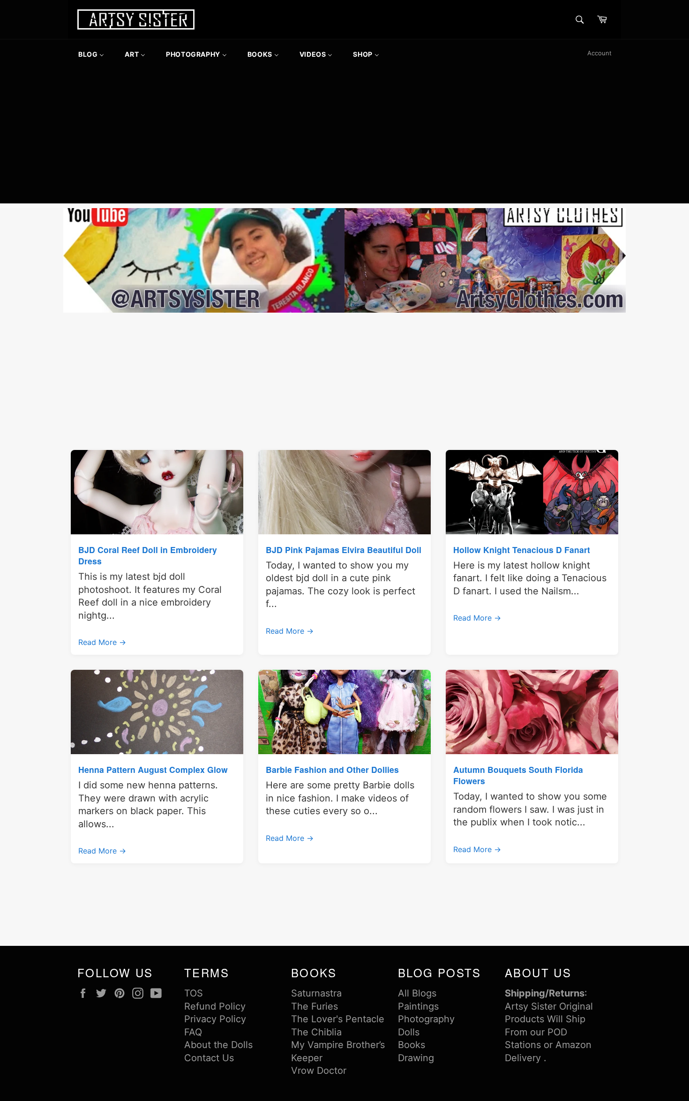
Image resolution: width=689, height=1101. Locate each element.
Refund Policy (215, 1006)
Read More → (102, 642)
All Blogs (417, 993)
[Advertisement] (344, 137)
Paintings (418, 1006)
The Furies (314, 1006)
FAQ (193, 1032)
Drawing (416, 1058)
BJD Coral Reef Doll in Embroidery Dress (147, 555)
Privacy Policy (215, 1019)
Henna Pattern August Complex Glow (153, 769)
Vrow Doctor (318, 1070)
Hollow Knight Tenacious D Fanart (521, 549)
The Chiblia (316, 1032)
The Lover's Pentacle (337, 1019)
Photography (426, 1019)
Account (599, 53)
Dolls (408, 1032)
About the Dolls (218, 1044)
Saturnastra (316, 993)
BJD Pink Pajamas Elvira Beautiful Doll (343, 549)
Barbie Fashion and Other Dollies (332, 769)
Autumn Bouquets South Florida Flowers (518, 775)
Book (409, 1044)
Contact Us (209, 1058)
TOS (193, 993)
